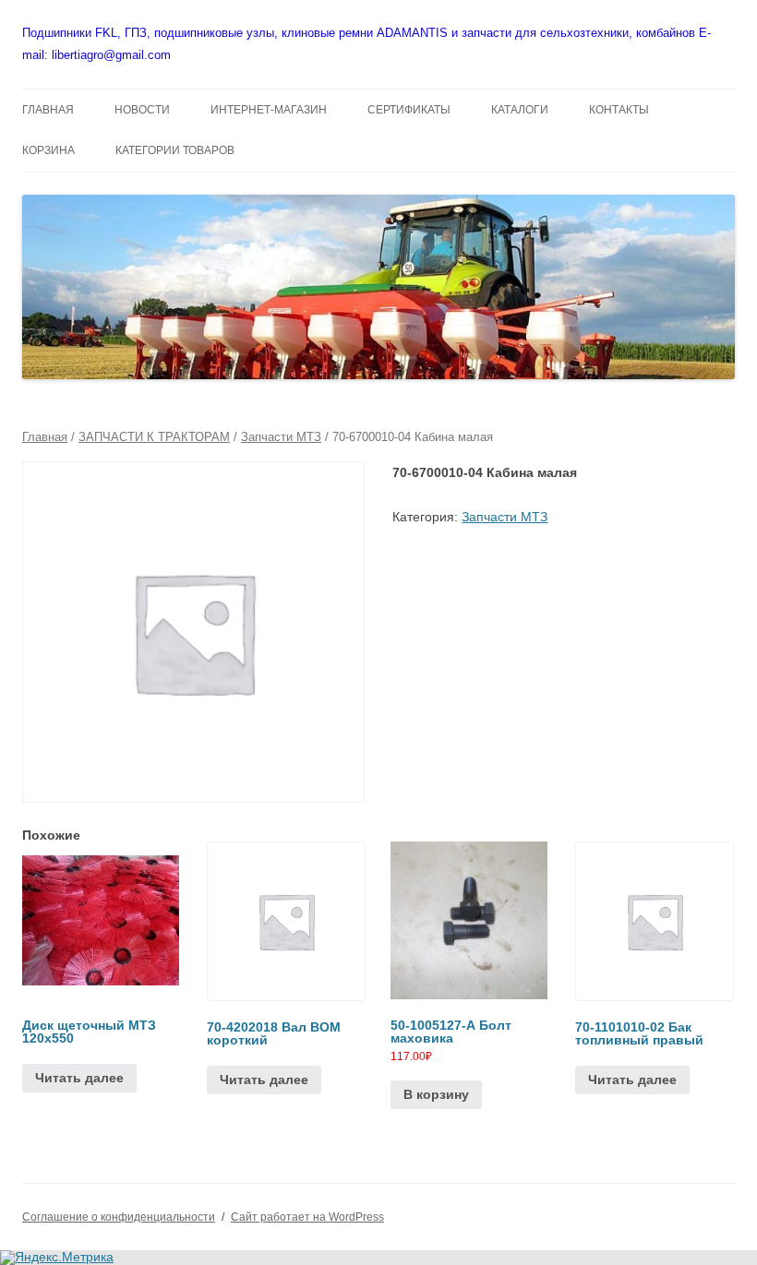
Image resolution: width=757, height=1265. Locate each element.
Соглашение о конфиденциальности (118, 1217)
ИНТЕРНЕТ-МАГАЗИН (268, 109)
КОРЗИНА (48, 150)
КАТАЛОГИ (519, 109)
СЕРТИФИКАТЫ (409, 109)
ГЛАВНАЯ (48, 109)
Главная (44, 437)
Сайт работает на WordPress (307, 1217)
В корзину (436, 1094)
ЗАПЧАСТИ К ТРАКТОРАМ (154, 437)
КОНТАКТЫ (619, 109)
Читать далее (79, 1077)
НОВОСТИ (142, 109)
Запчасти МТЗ (281, 437)
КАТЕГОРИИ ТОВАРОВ (174, 150)
